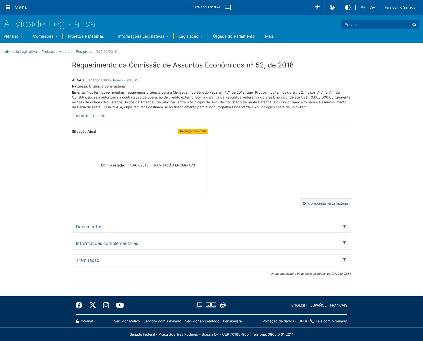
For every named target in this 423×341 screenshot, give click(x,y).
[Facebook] (81, 305)
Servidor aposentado (202, 321)
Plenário (12, 36)
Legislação (189, 36)
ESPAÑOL (318, 305)
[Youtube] (118, 305)
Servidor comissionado (162, 321)
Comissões (44, 36)
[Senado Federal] (210, 7)
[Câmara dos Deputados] (200, 305)
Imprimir (99, 116)
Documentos (89, 226)
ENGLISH (299, 305)
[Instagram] (106, 305)
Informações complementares (107, 243)
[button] (317, 7)
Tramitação (87, 260)
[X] (93, 305)
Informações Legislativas (141, 36)
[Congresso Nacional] (211, 305)
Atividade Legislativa (49, 24)
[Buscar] (414, 24)
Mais (270, 36)
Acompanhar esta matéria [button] (327, 203)
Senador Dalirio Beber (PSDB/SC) (113, 80)
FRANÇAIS (338, 305)
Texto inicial (81, 116)
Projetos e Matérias (86, 36)
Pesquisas (84, 51)
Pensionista (232, 321)
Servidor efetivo (127, 321)
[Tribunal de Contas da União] (222, 305)
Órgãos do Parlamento (234, 36)
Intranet (86, 321)
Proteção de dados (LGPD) (285, 321)
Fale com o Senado (400, 7)
